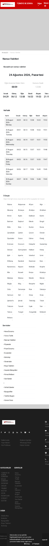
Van (41, 306)
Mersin (42, 278)
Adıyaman (21, 204)
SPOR (3, 493)
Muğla (9, 284)
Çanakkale (11, 233)
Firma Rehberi (9, 374)
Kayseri (20, 267)
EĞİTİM (3, 501)
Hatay (42, 250)
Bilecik (31, 221)
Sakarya (43, 289)
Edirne (31, 238)
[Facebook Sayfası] (2, 432)
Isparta (20, 255)
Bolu (19, 227)
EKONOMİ (4, 483)
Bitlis (9, 227)
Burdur (31, 227)
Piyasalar (7, 344)
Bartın (42, 216)
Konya (31, 272)
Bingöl (42, 221)
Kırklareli (43, 312)
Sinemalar (18, 497)
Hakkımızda (5, 440)
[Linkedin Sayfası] (18, 432)
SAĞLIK (3, 486)
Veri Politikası (5, 445)
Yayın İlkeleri (5, 443)
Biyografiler (8, 392)
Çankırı (20, 233)
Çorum (31, 233)
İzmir (41, 255)
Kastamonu (11, 267)
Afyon (31, 204)
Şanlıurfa (10, 301)
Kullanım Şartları (25, 440)
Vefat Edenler (9, 387)
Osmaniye (21, 289)
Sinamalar (8, 361)
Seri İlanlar (8, 379)
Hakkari (31, 250)
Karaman (32, 261)
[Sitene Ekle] (30, 432)
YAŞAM (3, 488)
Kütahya (43, 272)
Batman (10, 221)
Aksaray (10, 210)
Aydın (20, 216)
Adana (9, 204)
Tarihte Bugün (9, 396)
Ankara (9, 318)
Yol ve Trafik (8, 336)
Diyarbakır (10, 238)
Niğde (42, 284)
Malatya (10, 278)
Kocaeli (20, 272)
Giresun (10, 250)
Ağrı (41, 204)
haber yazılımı (5, 541)
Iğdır (8, 255)
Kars (41, 261)
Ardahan (43, 210)
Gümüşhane (22, 250)
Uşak (30, 306)
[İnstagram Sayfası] (10, 432)
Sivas (42, 295)
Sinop (31, 295)
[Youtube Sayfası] (14, 432)
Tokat (42, 301)
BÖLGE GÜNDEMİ (4, 480)
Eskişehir (32, 244)
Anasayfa (5, 52)
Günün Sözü (8, 400)
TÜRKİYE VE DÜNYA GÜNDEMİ (5, 474)
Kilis (8, 272)
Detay (27, 544)
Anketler (4, 518)
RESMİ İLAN (5, 496)
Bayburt (21, 221)
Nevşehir (32, 284)
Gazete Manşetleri (10, 370)
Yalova (9, 312)
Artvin (9, 216)
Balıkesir (32, 216)
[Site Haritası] (26, 432)
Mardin (31, 278)
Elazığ (42, 238)
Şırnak (20, 301)
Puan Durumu (9, 349)
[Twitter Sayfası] (6, 432)
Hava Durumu (9, 331)
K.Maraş (10, 261)
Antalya (31, 210)
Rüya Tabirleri (9, 366)
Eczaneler (7, 353)
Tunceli (20, 306)
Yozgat (20, 312)
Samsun (10, 295)
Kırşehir (42, 267)
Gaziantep (43, 244)
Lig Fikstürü (17, 489)
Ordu (9, 289)
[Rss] (22, 432)
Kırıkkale (32, 267)
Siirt (19, 295)
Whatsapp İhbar (25, 443)
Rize (30, 289)
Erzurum (21, 244)
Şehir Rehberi (17, 503)
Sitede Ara (5, 516)
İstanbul (32, 255)
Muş (19, 284)
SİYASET (4, 498)
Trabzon (10, 306)
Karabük (21, 261)
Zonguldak (32, 312)
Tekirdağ (32, 301)
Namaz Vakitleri (9, 340)
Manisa (20, 278)
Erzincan (10, 244)
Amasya (21, 210)
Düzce (20, 238)
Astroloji (7, 357)
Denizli (42, 233)
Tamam (36, 544)
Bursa (42, 227)
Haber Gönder (25, 445)
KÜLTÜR (4, 491)
